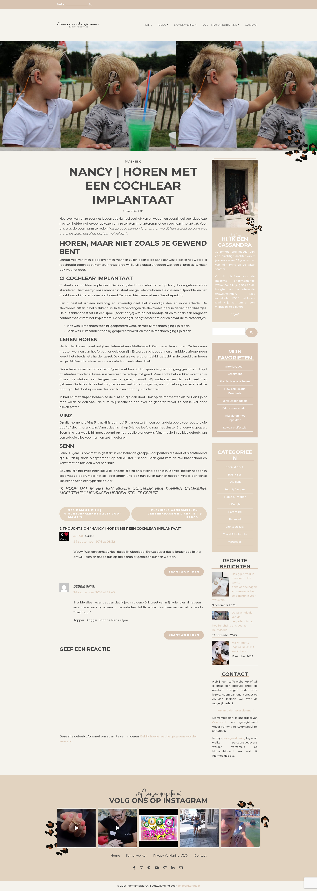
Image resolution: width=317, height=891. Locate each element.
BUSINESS (235, 474)
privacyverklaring (233, 738)
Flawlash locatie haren (235, 381)
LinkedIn (174, 868)
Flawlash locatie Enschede (234, 391)
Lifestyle (235, 504)
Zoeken (61, 4)
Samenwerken (185, 24)
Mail (182, 868)
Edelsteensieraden (234, 408)
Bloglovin (166, 868)
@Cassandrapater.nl (158, 794)
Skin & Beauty (235, 526)
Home (115, 855)
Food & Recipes (235, 489)
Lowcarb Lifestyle (235, 427)
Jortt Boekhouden (235, 400)
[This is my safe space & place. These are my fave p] (240, 828)
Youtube (157, 868)
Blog (162, 24)
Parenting (133, 161)
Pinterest (149, 868)
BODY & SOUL (234, 467)
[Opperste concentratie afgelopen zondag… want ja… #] (117, 828)
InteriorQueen (234, 366)
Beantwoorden (184, 571)
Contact (251, 24)
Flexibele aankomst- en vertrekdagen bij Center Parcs (172, 513)
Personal (235, 519)
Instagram (142, 868)
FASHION (235, 482)
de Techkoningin (188, 885)
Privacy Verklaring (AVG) (171, 855)
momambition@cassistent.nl (235, 710)
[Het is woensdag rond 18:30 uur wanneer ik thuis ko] (199, 828)
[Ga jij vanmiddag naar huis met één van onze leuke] (158, 828)
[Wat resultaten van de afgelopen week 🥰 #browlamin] (76, 828)
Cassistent (235, 374)
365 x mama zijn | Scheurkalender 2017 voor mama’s (95, 513)
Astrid (78, 536)
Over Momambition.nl (220, 24)
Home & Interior (235, 497)
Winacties (235, 541)
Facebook (135, 868)
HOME (148, 24)
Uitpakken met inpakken (235, 418)
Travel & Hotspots (235, 534)
